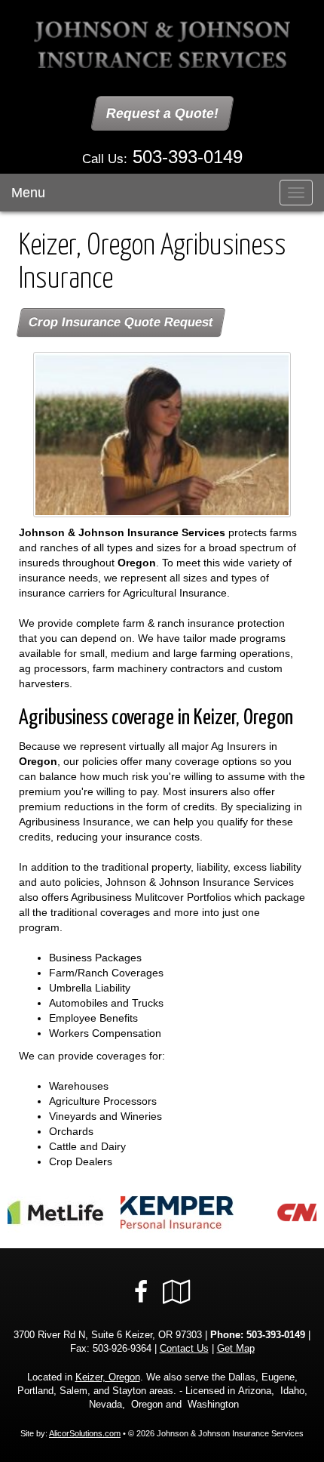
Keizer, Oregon (107, 1377)
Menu (28, 192)
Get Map (236, 1348)
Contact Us (184, 1348)
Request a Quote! (162, 113)
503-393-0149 (188, 157)
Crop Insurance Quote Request (120, 322)
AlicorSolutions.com (85, 1433)
